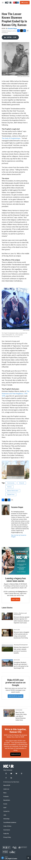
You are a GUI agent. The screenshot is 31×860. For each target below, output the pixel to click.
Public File (6, 833)
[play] (3, 858)
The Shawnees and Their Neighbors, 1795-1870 (15, 393)
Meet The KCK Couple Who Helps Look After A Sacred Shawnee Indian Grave (21, 716)
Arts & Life (17, 629)
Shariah (21, 483)
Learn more (15, 599)
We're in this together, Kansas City (15, 730)
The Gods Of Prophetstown (11, 138)
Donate (25, 2)
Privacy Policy (7, 837)
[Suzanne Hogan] (5, 510)
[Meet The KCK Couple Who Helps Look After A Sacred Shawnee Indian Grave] (9, 713)
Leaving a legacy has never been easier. (15, 579)
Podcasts (6, 796)
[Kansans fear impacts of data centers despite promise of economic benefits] (7, 648)
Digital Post (10, 494)
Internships (6, 818)
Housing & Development (21, 644)
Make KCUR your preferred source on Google (15, 682)
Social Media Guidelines (9, 822)
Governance (6, 830)
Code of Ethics (7, 826)
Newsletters (6, 800)
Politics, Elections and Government (20, 613)
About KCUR (6, 785)
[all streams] (28, 858)
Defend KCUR (15, 754)
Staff (4, 807)
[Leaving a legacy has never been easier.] (15, 561)
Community (10, 483)
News (4, 792)
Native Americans (12, 490)
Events (5, 804)
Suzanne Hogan (12, 28)
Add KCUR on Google (15, 696)
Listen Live (6, 789)
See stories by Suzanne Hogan (18, 536)
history (9, 486)
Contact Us (6, 811)
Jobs (4, 815)
